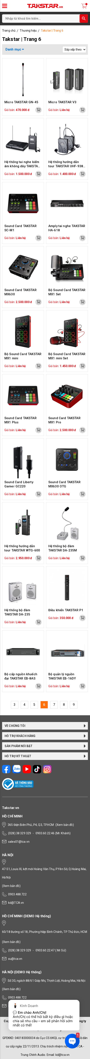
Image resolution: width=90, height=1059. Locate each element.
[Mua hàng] (38, 110)
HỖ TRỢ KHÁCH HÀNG (20, 736)
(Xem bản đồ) (64, 824)
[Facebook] (6, 772)
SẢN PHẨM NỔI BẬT (18, 746)
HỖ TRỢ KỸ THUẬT (18, 756)
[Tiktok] (37, 772)
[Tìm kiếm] (84, 18)
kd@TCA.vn (16, 902)
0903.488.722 (17, 894)
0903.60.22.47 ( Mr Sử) (51, 950)
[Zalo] (16, 772)
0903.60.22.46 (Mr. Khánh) (53, 833)
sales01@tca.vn (19, 841)
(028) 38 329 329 (19, 833)
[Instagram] (47, 772)
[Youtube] (26, 772)
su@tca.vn (15, 958)
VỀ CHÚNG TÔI (15, 725)
